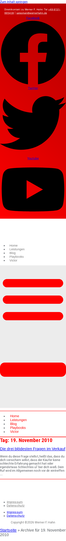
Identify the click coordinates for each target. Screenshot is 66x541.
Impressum (15, 502)
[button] (33, 336)
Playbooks (16, 256)
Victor (13, 260)
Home (13, 245)
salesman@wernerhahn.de (31, 12)
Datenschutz (16, 505)
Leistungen (17, 249)
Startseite (8, 530)
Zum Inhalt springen (14, 2)
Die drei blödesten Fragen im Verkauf (32, 449)
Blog (12, 253)
